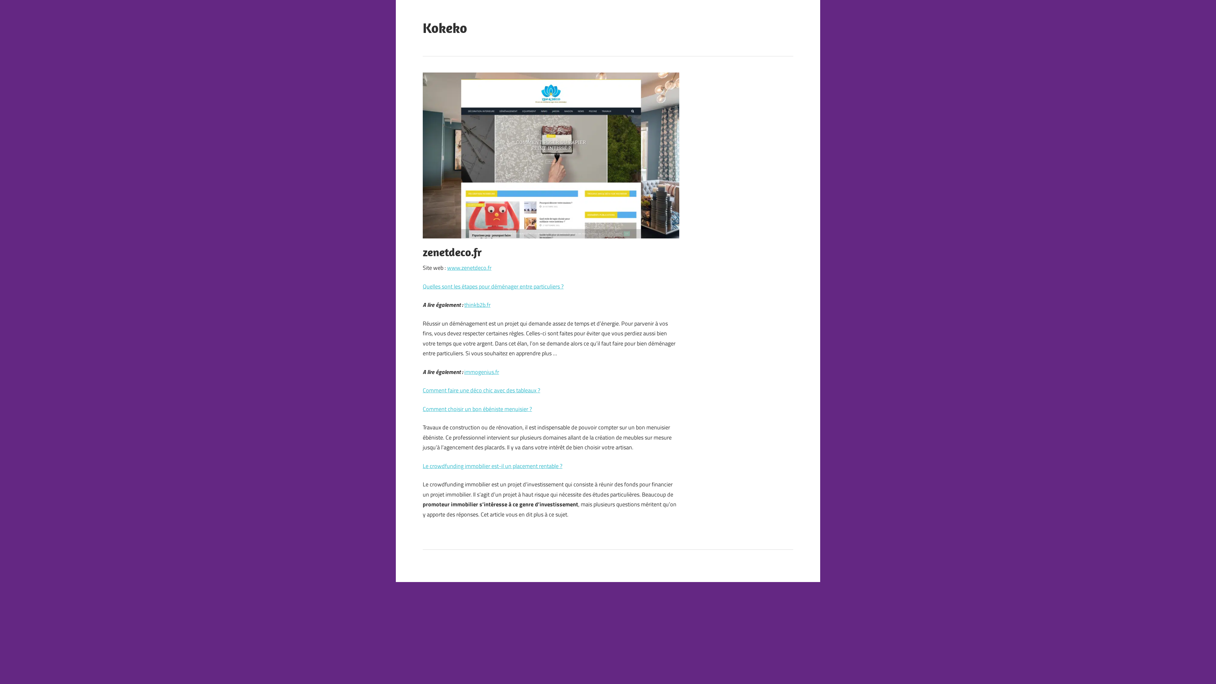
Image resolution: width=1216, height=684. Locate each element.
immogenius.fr (481, 372)
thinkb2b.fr (477, 305)
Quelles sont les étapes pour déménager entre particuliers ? (493, 286)
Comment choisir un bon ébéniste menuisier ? (477, 409)
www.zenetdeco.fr (469, 267)
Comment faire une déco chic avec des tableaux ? (481, 390)
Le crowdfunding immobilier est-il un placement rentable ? (492, 466)
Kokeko (445, 27)
